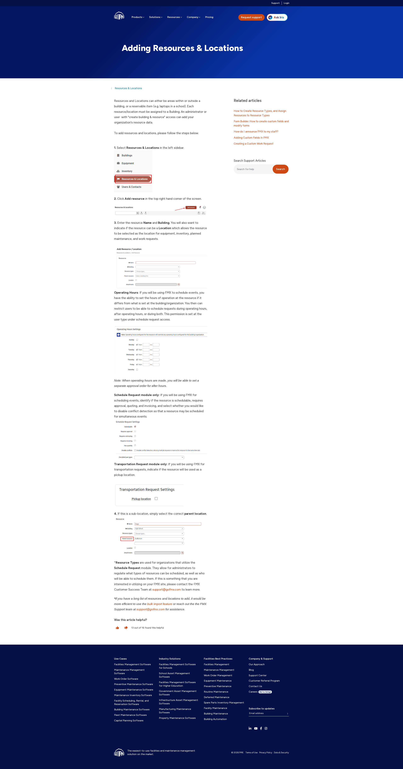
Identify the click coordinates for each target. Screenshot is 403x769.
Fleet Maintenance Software (130, 714)
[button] (117, 627)
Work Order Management (218, 675)
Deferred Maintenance (216, 697)
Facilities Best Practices (218, 658)
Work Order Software (126, 678)
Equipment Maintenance (218, 680)
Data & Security (281, 752)
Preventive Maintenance (217, 686)
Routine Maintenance (216, 691)
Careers (260, 691)
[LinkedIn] (250, 728)
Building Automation (215, 719)
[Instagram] (266, 728)
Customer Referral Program (264, 680)
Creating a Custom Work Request (253, 143)
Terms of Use (251, 752)
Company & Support (261, 658)
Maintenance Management (219, 669)
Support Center (258, 675)
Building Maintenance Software (132, 709)
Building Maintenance (216, 713)
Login (286, 3)
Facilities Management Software (132, 664)
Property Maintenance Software (177, 717)
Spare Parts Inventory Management (224, 702)
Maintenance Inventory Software (133, 695)
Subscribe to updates (262, 708)
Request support (251, 17)
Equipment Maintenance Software (133, 689)
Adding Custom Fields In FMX (251, 137)
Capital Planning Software (128, 720)
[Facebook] (261, 728)
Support (275, 3)
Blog (251, 669)
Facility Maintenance (215, 708)
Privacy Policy (265, 752)
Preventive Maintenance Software (133, 684)
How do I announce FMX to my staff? (256, 131)
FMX (241, 752)
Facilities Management (216, 664)
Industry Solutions (170, 658)
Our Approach (257, 664)
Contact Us (255, 686)
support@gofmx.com (166, 589)
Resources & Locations (128, 88)
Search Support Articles (250, 160)
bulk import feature (160, 604)
